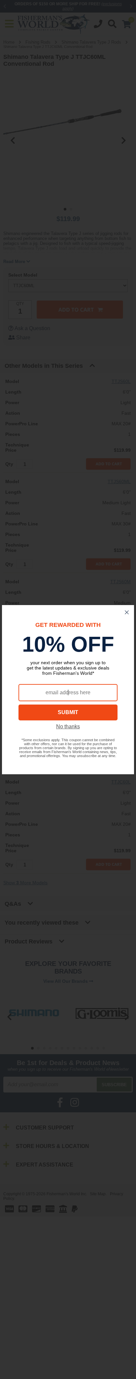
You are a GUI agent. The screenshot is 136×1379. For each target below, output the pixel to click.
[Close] (126, 612)
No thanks (68, 726)
